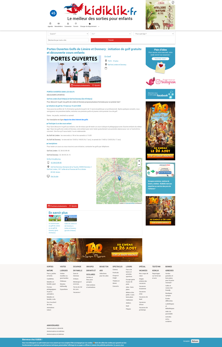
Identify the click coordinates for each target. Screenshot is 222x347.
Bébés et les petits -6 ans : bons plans (130, 295)
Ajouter (97, 85)
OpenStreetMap (130, 203)
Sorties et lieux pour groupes (89, 279)
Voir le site (54, 176)
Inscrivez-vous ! (160, 59)
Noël (127, 306)
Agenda (50, 26)
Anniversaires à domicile (55, 328)
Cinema (115, 269)
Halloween (129, 300)
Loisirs (129, 267)
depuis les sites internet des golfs (76, 120)
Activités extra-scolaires (168, 319)
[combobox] (89, 24)
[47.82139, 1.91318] (119, 178)
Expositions (64, 289)
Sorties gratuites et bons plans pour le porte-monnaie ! (169, 278)
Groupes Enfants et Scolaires (91, 270)
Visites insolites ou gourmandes (64, 276)
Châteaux (63, 281)
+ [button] (139, 160)
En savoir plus (119, 345)
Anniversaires (53, 325)
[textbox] (111, 34)
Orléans (75, 279)
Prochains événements (81, 85)
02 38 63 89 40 (56, 163)
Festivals (116, 272)
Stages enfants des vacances (143, 281)
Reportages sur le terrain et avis (156, 276)
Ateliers (128, 303)
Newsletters (59, 26)
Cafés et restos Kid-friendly (169, 288)
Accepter (186, 341)
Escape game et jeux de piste (130, 282)
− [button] (139, 164)
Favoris (75, 26)
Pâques (128, 309)
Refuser (195, 341)
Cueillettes (50, 279)
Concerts (116, 286)
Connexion (68, 26)
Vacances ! (76, 292)
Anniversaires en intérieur (55, 334)
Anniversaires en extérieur (55, 331)
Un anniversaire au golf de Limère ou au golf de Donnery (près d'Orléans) (54, 228)
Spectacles (117, 267)
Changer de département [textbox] (88, 26)
